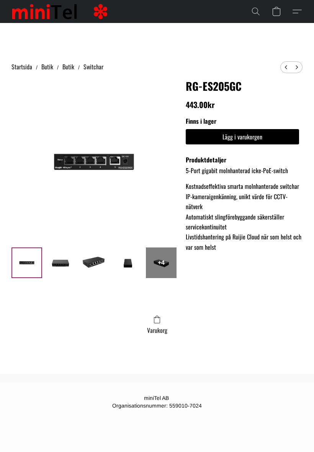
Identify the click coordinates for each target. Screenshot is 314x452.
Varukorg (157, 330)
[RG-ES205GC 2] (94, 262)
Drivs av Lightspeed (157, 431)
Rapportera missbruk (157, 419)
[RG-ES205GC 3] (128, 262)
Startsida (21, 66)
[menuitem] (286, 67)
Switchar (93, 66)
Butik (47, 66)
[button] (59, 11)
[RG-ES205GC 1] (60, 262)
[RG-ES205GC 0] (26, 262)
